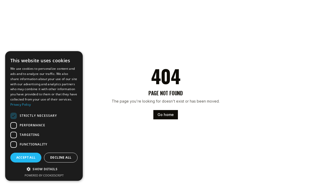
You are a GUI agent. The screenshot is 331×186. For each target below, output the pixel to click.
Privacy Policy (20, 104)
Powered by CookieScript (44, 175)
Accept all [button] (26, 157)
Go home (165, 114)
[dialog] (44, 116)
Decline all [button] (60, 157)
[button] (44, 169)
